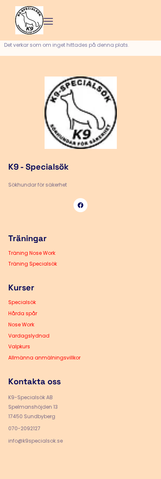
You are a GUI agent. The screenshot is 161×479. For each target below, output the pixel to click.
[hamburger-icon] (48, 22)
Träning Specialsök (32, 263)
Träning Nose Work (31, 252)
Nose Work (21, 324)
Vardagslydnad (29, 335)
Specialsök (22, 302)
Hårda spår (22, 313)
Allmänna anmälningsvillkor (44, 357)
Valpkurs (19, 346)
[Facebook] (80, 205)
